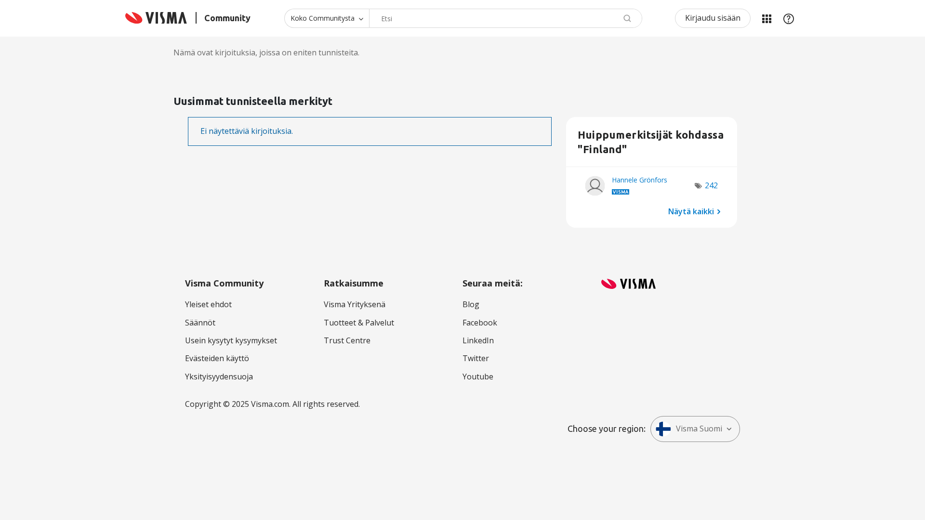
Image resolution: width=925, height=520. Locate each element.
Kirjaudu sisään (712, 18)
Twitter (475, 358)
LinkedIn (478, 340)
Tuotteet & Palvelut (359, 322)
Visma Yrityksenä (354, 304)
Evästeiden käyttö (217, 358)
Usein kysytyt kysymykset (231, 340)
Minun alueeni (766, 18)
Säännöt (200, 322)
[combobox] (505, 18)
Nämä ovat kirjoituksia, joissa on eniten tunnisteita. (266, 52)
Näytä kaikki (691, 211)
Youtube (477, 376)
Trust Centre (347, 340)
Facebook (479, 322)
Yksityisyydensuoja (219, 376)
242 (711, 185)
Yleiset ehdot (208, 304)
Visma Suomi (699, 428)
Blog (470, 304)
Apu (789, 18)
